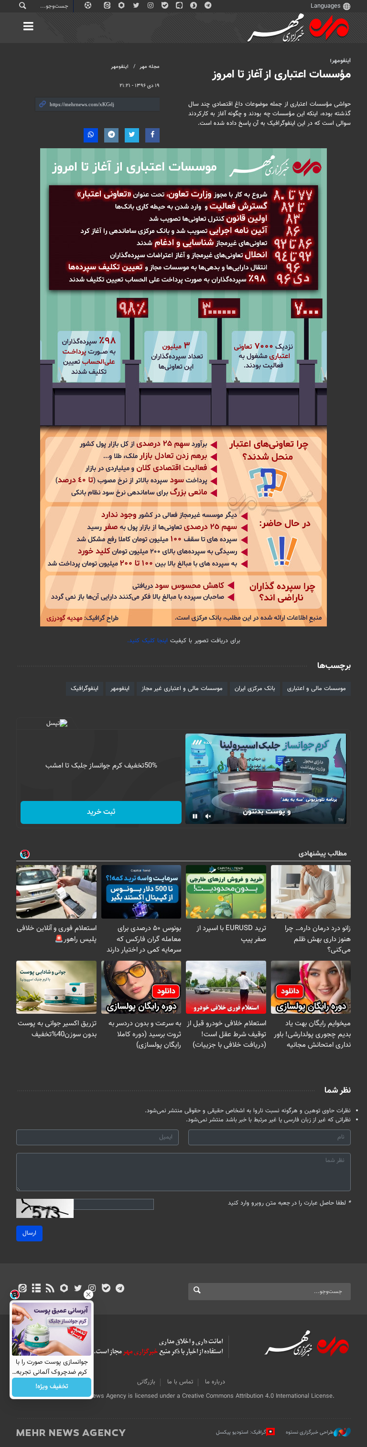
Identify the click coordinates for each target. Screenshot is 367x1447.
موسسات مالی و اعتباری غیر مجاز (182, 688)
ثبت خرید (101, 812)
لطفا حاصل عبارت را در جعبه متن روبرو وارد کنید (289, 1203)
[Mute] (208, 816)
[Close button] (88, 1294)
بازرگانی (146, 1382)
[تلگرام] (120, 1289)
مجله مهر (150, 67)
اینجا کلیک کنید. (147, 641)
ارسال (29, 1233)
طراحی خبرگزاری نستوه (310, 1432)
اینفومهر (120, 67)
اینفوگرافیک (84, 688)
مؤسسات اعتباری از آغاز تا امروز (281, 75)
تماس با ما (180, 1382)
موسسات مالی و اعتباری (316, 688)
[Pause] (195, 816)
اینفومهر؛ (340, 61)
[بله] (106, 1289)
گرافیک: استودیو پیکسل (241, 1432)
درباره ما (215, 1382)
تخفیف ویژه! (51, 1387)
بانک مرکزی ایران (255, 688)
